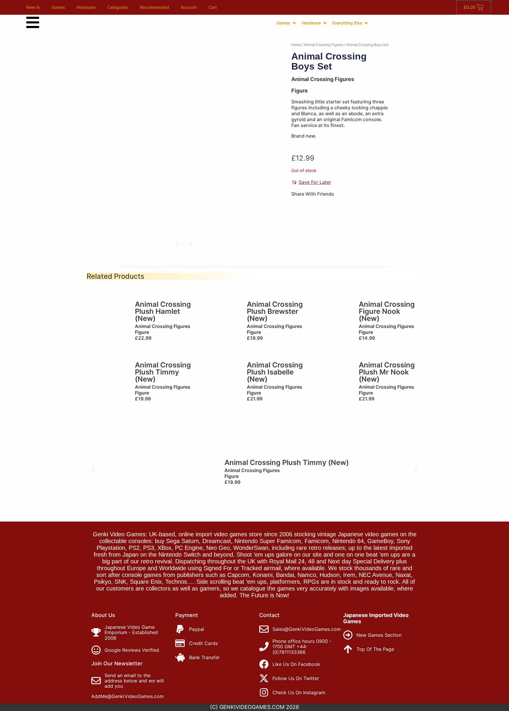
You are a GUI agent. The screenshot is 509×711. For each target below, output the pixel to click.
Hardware (86, 7)
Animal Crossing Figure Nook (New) (387, 311)
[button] (190, 244)
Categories (117, 7)
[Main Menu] (32, 22)
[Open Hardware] (325, 23)
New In (33, 7)
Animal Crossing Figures (323, 44)
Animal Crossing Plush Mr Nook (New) (387, 372)
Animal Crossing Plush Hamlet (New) (163, 311)
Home (296, 44)
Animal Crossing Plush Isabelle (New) (275, 372)
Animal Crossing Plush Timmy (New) (163, 372)
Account (189, 7)
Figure (299, 91)
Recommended (154, 7)
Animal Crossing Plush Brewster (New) (275, 311)
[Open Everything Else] (366, 23)
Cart (213, 7)
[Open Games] (294, 23)
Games (58, 7)
